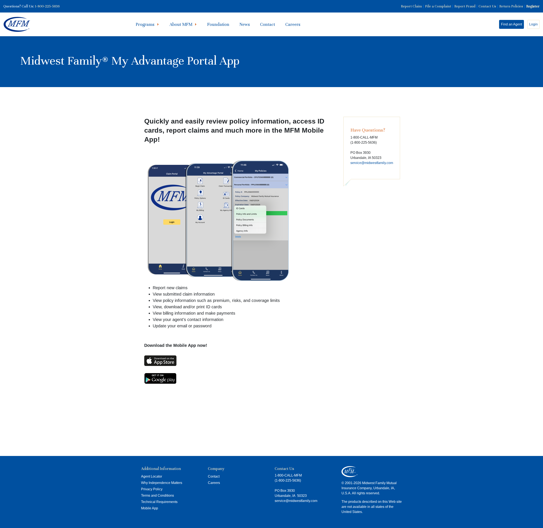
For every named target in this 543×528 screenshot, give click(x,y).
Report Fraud (464, 6)
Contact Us (487, 6)
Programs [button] (145, 24)
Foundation (218, 24)
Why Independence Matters (161, 483)
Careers (292, 24)
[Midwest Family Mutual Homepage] (17, 24)
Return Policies (511, 6)
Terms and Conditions (157, 495)
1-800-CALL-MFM (288, 475)
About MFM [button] (181, 24)
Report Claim (411, 6)
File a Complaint (438, 6)
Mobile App (149, 508)
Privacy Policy (151, 489)
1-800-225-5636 (47, 6)
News (244, 24)
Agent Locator (151, 476)
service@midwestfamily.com (371, 163)
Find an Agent (511, 24)
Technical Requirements (159, 502)
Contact (267, 24)
